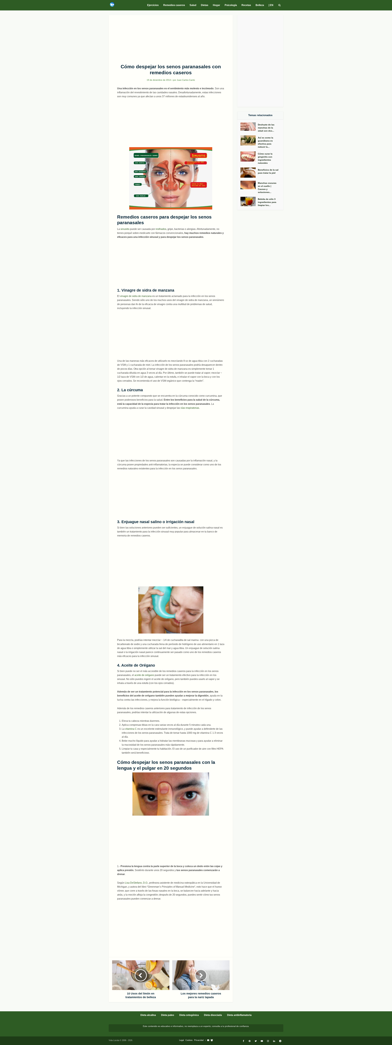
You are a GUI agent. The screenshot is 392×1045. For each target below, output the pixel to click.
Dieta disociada (213, 1015)
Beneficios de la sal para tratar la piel (268, 171)
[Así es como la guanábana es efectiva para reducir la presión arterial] (249, 140)
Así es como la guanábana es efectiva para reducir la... (265, 142)
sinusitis (125, 229)
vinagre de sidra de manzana (136, 296)
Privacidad (199, 1040)
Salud (193, 5)
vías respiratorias (190, 408)
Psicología (231, 5)
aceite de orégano (144, 675)
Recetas (246, 5)
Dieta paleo (167, 1015)
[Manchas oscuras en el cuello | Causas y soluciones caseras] (249, 185)
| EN (271, 5)
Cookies (189, 1040)
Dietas (204, 5)
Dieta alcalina (148, 1015)
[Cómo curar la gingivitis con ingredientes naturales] (249, 156)
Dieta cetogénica (189, 1015)
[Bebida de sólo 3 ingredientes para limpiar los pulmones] (249, 201)
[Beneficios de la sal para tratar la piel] (249, 173)
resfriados (161, 229)
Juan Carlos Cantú (186, 80)
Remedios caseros (174, 5)
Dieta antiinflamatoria (239, 1015)
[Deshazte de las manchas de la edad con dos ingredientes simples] (249, 126)
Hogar (216, 5)
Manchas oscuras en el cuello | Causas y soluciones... (267, 187)
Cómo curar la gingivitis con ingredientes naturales (265, 158)
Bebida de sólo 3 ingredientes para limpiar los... (267, 202)
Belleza (260, 5)
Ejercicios (153, 5)
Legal (181, 1040)
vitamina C (131, 729)
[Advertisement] (171, 37)
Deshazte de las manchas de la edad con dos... (266, 127)
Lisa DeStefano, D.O (136, 882)
